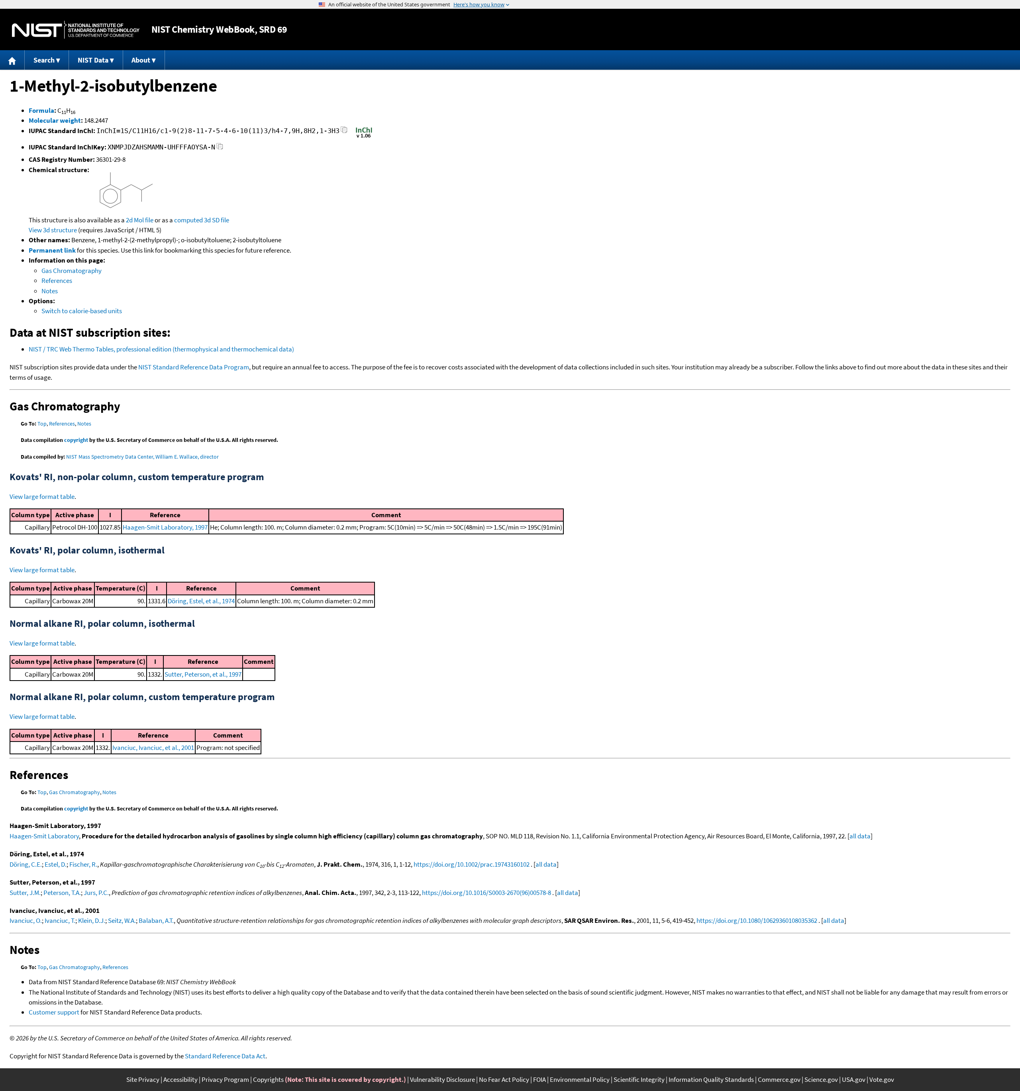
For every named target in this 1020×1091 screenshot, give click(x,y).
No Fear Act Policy (504, 1079)
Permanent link (52, 250)
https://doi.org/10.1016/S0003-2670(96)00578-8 (486, 892)
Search (44, 60)
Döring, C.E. (26, 864)
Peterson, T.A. (62, 892)
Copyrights (268, 1079)
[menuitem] (12, 60)
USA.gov (853, 1079)
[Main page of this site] (12, 60)
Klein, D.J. (91, 920)
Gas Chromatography (71, 270)
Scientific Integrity (639, 1079)
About (140, 60)
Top (42, 423)
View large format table (42, 496)
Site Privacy (142, 1079)
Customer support (54, 1012)
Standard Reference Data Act (225, 1056)
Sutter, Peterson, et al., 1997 (203, 674)
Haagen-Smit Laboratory (44, 836)
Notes (49, 290)
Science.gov (821, 1079)
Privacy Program (225, 1079)
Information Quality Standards (711, 1079)
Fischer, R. (83, 864)
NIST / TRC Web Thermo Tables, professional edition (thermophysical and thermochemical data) (161, 349)
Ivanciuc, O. (26, 920)
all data (860, 836)
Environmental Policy (580, 1079)
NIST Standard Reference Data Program (193, 367)
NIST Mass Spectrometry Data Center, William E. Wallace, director (142, 456)
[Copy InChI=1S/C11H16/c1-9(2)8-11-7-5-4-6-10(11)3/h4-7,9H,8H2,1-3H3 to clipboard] (344, 132)
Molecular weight (55, 120)
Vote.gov (881, 1079)
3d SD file (216, 220)
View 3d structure (53, 230)
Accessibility (180, 1079)
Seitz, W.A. (122, 920)
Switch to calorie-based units (81, 310)
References (56, 280)
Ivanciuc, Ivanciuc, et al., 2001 (153, 747)
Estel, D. (56, 864)
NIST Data (93, 60)
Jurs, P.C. (96, 892)
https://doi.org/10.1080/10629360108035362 (756, 920)
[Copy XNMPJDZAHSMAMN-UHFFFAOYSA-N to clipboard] (219, 148)
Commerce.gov (779, 1079)
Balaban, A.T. (156, 920)
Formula (41, 110)
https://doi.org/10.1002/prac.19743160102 (472, 864)
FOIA (539, 1079)
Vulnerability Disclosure (442, 1079)
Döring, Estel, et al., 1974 (201, 601)
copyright (76, 439)
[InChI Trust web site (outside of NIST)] (364, 137)
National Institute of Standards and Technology (75, 30)
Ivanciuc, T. (60, 920)
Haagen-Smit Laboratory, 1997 (165, 527)
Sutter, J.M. (25, 892)
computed (188, 220)
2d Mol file (139, 220)
